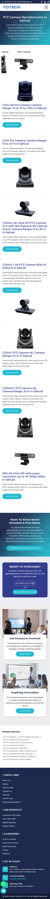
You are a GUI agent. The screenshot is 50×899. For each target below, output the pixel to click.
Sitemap (5, 795)
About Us (6, 780)
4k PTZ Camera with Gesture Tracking (19, 756)
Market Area (7, 798)
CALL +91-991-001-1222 (23, 592)
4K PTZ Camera (9, 737)
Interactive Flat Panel (11, 815)
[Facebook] (42, 1)
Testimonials (7, 788)
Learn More (12, 125)
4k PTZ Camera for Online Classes (17, 759)
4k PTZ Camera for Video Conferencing (19, 751)
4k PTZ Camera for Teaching (15, 748)
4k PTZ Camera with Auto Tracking (17, 754)
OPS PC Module (9, 839)
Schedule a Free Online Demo (25, 548)
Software (6, 854)
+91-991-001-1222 (17, 879)
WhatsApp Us (26, 2)
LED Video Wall (8, 819)
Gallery (5, 784)
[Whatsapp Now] (3, 884)
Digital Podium (8, 826)
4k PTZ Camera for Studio (13, 745)
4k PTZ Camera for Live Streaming (17, 742)
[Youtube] (45, 1)
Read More (25, 654)
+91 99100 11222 (10, 2)
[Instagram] (48, 1)
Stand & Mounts (9, 846)
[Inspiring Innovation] (25, 677)
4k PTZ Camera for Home (28, 737)
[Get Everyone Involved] (25, 623)
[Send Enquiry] (3, 891)
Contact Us (7, 791)
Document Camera (10, 843)
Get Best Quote (23, 583)
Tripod (5, 850)
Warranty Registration (11, 802)
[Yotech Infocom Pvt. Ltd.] (12, 6)
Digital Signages (9, 822)
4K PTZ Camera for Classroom (15, 740)
